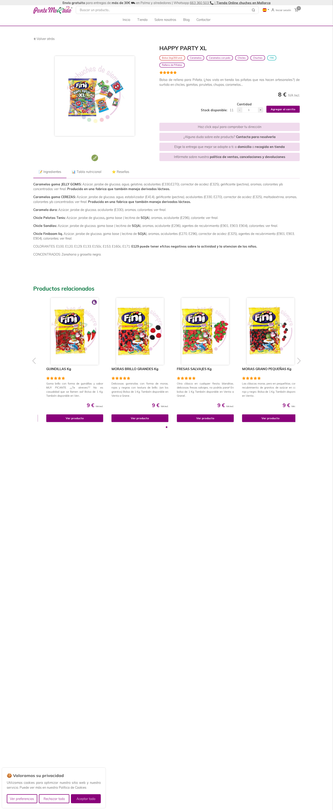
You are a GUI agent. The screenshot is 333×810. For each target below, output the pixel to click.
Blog (186, 20)
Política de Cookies (72, 788)
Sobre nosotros (165, 20)
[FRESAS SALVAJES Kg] (199, 331)
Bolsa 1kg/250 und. (172, 57)
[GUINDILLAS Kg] (68, 331)
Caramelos (196, 57)
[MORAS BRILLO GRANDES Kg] (134, 331)
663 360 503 (199, 3)
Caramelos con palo (219, 57)
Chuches (257, 57)
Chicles (242, 57)
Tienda (142, 20)
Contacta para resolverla (256, 137)
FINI (272, 57)
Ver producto (68, 418)
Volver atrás (46, 39)
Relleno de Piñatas (172, 65)
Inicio (126, 20)
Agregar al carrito (283, 109)
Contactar (204, 20)
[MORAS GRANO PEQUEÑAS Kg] (264, 331)
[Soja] (94, 157)
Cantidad (244, 104)
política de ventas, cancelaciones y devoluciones (247, 157)
